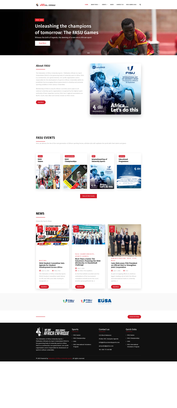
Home (86, 4)
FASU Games (40, 160)
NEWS (112, 4)
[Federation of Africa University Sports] (46, 5)
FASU (55, 271)
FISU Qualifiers (88, 271)
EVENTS (104, 4)
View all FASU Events (88, 196)
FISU (59, 271)
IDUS (74, 341)
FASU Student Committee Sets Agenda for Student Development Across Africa (51, 265)
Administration (118, 258)
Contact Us (120, 4)
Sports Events (82, 256)
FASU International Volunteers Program (82, 346)
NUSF (113, 260)
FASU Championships (71, 160)
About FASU (94, 4)
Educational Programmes (123, 160)
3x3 (78, 271)
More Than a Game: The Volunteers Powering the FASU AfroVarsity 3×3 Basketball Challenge (87, 262)
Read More (41, 102)
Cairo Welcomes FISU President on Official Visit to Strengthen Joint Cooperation (124, 265)
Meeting (43, 260)
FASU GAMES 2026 (131, 4)
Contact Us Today (134, 316)
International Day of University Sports (99, 160)
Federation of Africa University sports (60, 358)
